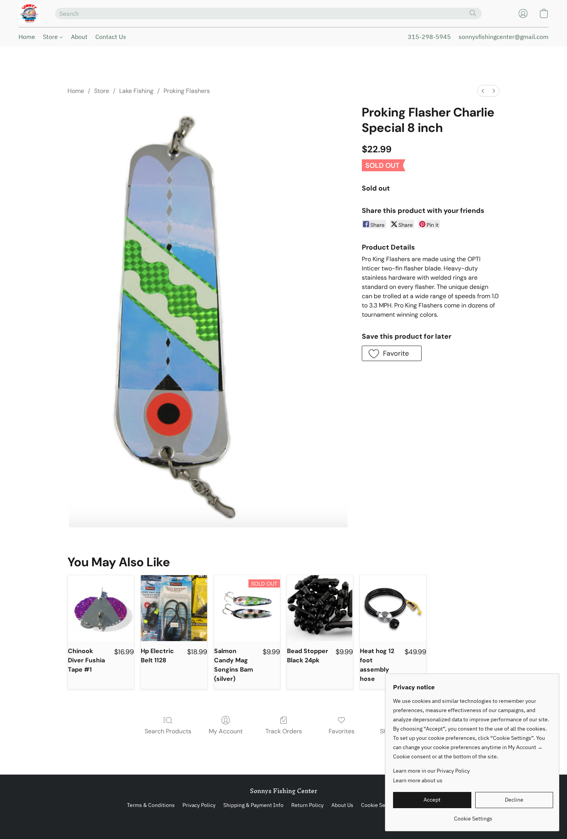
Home (27, 37)
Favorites (341, 731)
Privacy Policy (199, 805)
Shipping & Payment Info (253, 805)
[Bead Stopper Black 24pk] (320, 608)
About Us (342, 805)
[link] (473, 815)
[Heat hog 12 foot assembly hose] (393, 608)
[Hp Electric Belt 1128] (174, 608)
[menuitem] (483, 90)
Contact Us (110, 37)
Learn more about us (417, 780)
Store (51, 37)
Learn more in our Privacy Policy (431, 770)
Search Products (168, 731)
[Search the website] (473, 13)
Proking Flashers (187, 91)
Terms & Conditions (151, 805)
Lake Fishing (136, 91)
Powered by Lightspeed (283, 818)
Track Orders (283, 731)
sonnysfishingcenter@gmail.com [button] (503, 37)
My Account (226, 731)
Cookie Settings (380, 805)
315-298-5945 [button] (429, 37)
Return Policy (307, 805)
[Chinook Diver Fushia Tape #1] (101, 608)
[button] (29, 13)
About (79, 37)
